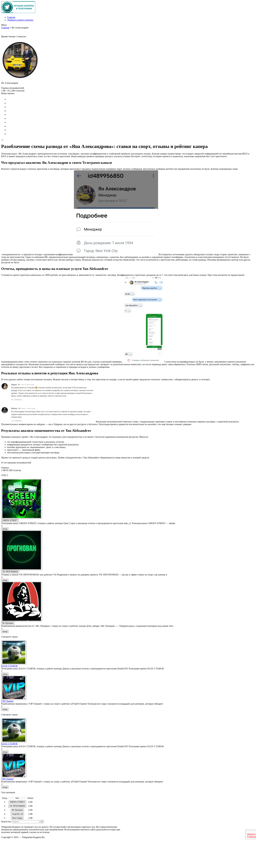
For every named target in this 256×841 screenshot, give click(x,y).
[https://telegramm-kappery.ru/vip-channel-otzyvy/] (13, 688)
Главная (11, 17)
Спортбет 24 (17, 814)
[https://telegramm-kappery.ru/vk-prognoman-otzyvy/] (21, 550)
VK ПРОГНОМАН (10, 572)
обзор (4, 529)
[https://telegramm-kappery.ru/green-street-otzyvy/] (21, 499)
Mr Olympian (7, 623)
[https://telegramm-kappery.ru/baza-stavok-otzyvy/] (13, 653)
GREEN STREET (9, 520)
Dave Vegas (17, 818)
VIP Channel (7, 701)
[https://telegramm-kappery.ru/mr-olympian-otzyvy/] (21, 602)
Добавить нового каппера (20, 20)
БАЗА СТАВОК (9, 666)
